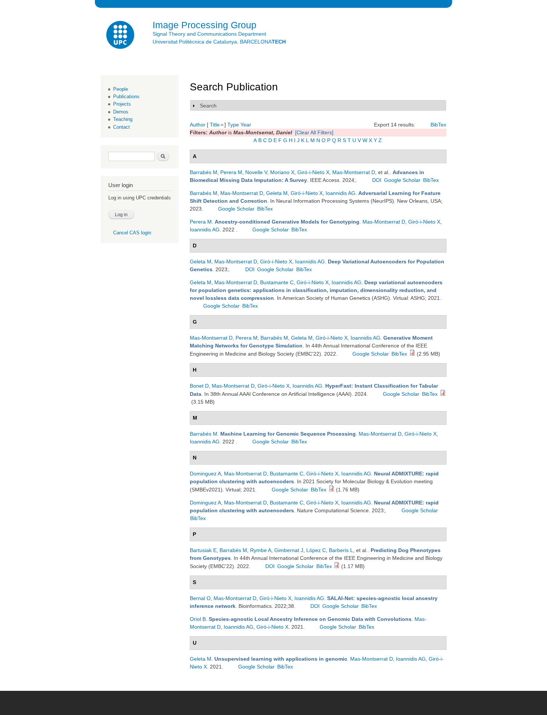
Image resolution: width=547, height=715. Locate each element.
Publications (126, 96)
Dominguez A (205, 474)
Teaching (122, 119)
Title (215, 125)
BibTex (438, 125)
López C (316, 550)
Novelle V (256, 172)
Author (197, 125)
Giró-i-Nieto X (313, 172)
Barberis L (341, 550)
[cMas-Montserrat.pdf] (412, 354)
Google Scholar (402, 180)
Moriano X (282, 172)
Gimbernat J (288, 550)
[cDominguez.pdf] (332, 490)
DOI (376, 180)
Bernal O (200, 598)
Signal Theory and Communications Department (209, 34)
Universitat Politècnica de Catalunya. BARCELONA (219, 42)
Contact (121, 127)
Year (245, 125)
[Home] (121, 36)
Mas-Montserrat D (353, 172)
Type (233, 125)
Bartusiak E (203, 550)
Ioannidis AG (340, 193)
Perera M (231, 172)
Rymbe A (260, 550)
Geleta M (277, 193)
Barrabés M (203, 172)
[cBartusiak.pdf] (337, 566)
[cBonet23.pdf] (443, 394)
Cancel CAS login (132, 232)
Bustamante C (277, 282)
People (120, 89)
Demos (120, 112)
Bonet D (199, 386)
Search (208, 106)
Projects (122, 104)
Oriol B (198, 619)
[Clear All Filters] (314, 132)
